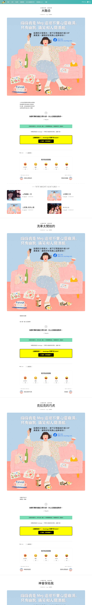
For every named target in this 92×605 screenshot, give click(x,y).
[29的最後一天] (14, 195)
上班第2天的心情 (28, 207)
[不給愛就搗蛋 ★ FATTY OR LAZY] (3, 2)
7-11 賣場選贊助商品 (48, 126)
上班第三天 (67, 194)
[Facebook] (82, 2)
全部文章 (49, 7)
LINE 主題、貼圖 (40, 126)
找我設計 (61, 126)
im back (66, 207)
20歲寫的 (50, 14)
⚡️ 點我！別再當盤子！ (46, 141)
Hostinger (40, 131)
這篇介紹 (58, 131)
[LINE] (85, 2)
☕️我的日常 (43, 7)
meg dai (25, 196)
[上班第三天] (54, 195)
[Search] (90, 2)
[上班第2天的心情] (14, 208)
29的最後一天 (27, 194)
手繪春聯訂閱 (56, 126)
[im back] (54, 208)
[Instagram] (83, 2)
